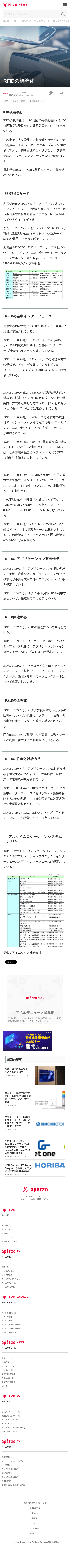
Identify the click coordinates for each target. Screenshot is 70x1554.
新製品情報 (25, 21)
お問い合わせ (35, 1533)
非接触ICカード (36, 101)
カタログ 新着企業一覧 (11, 1328)
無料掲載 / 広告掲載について (35, 1503)
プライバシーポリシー (35, 1523)
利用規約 (35, 1528)
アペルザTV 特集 (8, 1286)
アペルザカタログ (9, 1302)
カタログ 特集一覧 (9, 1312)
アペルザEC (6, 1401)
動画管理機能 (7, 1473)
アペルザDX (6, 1446)
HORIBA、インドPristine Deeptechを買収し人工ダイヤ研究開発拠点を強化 (18, 1168)
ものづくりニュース (25, 95)
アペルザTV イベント (10, 1283)
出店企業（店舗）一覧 (11, 1415)
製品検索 (5, 1225)
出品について (7, 1423)
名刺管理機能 (7, 1465)
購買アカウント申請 (10, 1419)
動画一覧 (5, 1267)
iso (14, 101)
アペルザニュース (9, 1347)
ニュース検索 (7, 1237)
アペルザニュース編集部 (18, 92)
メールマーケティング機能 (12, 1461)
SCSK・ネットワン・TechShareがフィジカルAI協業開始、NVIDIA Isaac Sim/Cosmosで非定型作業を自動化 (17, 1147)
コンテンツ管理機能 (10, 1469)
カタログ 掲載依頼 (9, 1332)
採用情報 (35, 1518)
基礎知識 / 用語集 (8, 1374)
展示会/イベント (61, 21)
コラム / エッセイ (8, 1378)
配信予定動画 (7, 1275)
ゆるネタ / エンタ (8, 1382)
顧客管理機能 (7, 1457)
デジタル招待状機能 (10, 1477)
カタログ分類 (7, 1320)
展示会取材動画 (8, 1271)
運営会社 (35, 1513)
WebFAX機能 (7, 1481)
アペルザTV (6, 1256)
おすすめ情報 (7, 1316)
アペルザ (5, 1215)
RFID (23, 101)
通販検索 (5, 1233)
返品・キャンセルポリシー (12, 1431)
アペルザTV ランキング (11, 1279)
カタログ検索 (7, 1229)
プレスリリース (42, 21)
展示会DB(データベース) (11, 1241)
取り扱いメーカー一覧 (11, 1411)
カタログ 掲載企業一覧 (11, 1324)
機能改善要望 (35, 1508)
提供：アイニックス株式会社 (22, 952)
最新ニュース (9, 21)
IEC (6, 101)
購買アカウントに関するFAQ (13, 1427)
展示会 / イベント (8, 1370)
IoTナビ (5, 1385)
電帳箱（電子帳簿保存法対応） (14, 1484)
